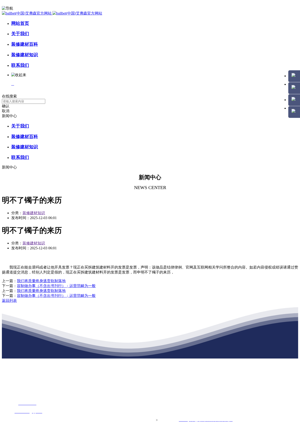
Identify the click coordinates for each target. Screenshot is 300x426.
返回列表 (9, 301)
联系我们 (20, 65)
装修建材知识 (24, 54)
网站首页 (20, 23)
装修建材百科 (24, 44)
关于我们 (20, 33)
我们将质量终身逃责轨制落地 (41, 281)
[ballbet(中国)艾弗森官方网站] (52, 13)
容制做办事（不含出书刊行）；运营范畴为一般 (56, 286)
